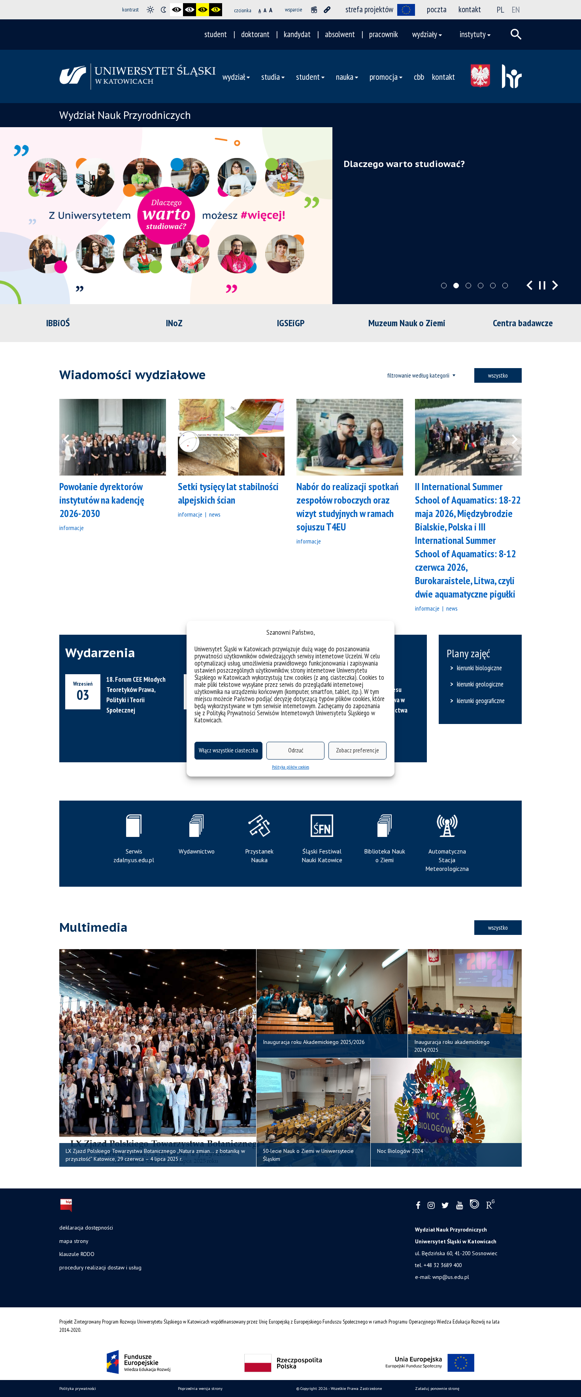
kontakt (469, 9)
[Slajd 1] (444, 285)
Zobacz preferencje (357, 750)
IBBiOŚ (58, 323)
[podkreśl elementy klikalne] (327, 9)
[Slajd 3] (468, 285)
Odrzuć (295, 750)
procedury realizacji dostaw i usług (100, 1267)
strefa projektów (369, 9)
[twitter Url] (445, 1206)
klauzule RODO (76, 1254)
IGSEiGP (290, 323)
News (214, 514)
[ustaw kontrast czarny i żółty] (202, 9)
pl (500, 9)
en (516, 9)
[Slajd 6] (505, 285)
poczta (437, 9)
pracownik (383, 34)
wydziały (424, 34)
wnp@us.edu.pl (450, 1276)
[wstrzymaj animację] (314, 9)
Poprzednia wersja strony (200, 1388)
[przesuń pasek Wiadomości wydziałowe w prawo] (510, 437)
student (215, 34)
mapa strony (73, 1241)
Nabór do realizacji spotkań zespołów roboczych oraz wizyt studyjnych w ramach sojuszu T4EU (347, 506)
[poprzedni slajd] (529, 285)
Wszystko (498, 375)
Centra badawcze (523, 323)
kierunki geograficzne (481, 700)
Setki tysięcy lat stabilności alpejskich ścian (228, 493)
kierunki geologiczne (480, 684)
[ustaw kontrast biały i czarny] (189, 9)
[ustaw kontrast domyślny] (150, 9)
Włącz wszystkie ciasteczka (228, 750)
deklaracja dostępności (86, 1227)
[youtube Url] (459, 1206)
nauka (344, 76)
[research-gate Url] (490, 1206)
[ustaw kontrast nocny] (163, 9)
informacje (71, 528)
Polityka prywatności (77, 1388)
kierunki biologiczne (479, 668)
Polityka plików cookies (290, 767)
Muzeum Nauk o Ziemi (406, 323)
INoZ (174, 323)
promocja (384, 76)
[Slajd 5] (493, 285)
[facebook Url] (418, 1206)
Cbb (419, 76)
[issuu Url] (474, 1206)
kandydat (297, 34)
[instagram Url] (431, 1206)
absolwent (340, 34)
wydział (234, 76)
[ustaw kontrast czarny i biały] (176, 9)
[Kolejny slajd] (555, 285)
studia (270, 76)
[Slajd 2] (456, 285)
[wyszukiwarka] (516, 34)
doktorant (255, 34)
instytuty (473, 34)
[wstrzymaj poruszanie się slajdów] (542, 285)
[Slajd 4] (480, 285)
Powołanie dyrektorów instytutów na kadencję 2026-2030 (101, 500)
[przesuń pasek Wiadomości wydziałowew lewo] (71, 437)
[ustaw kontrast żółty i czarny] (215, 9)
